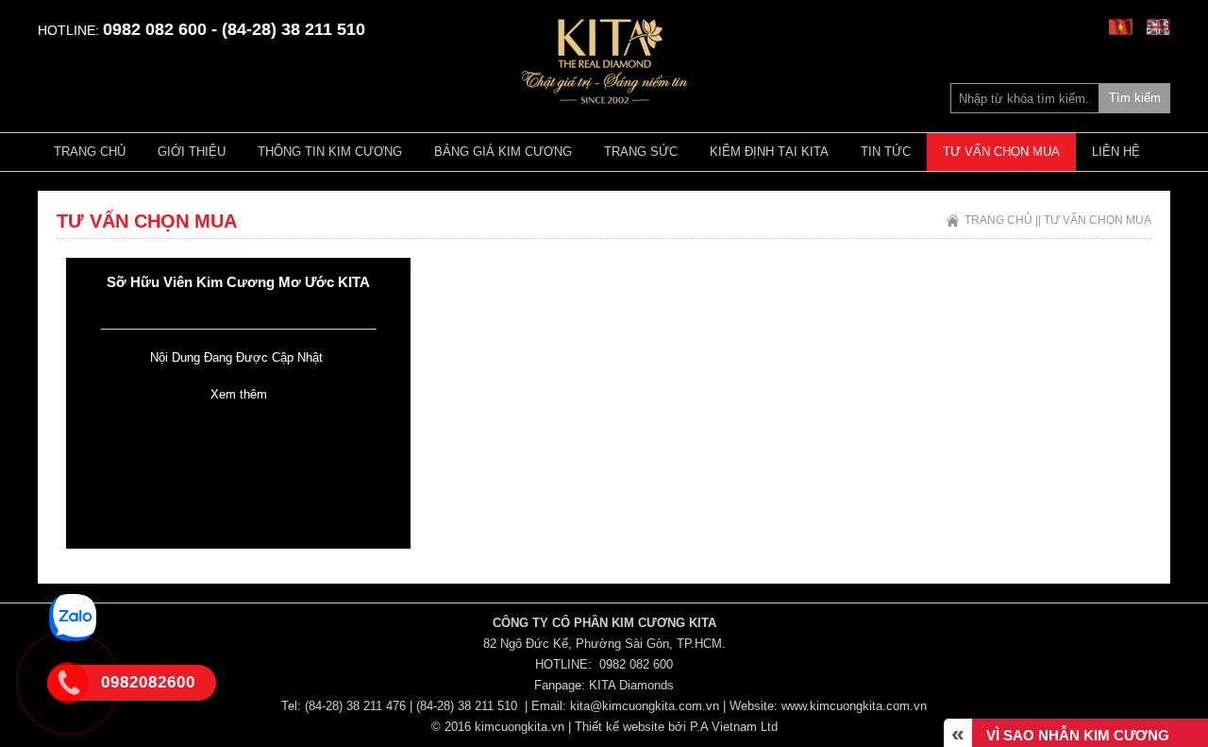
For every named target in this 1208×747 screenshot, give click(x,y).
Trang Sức (641, 151)
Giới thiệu (192, 151)
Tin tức (886, 151)
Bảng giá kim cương (503, 151)
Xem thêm (238, 394)
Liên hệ (1116, 151)
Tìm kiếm (1135, 98)
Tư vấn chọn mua (1001, 151)
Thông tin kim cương (330, 151)
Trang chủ (90, 151)
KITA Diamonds (631, 685)
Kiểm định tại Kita (769, 151)
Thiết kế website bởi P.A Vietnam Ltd (676, 727)
